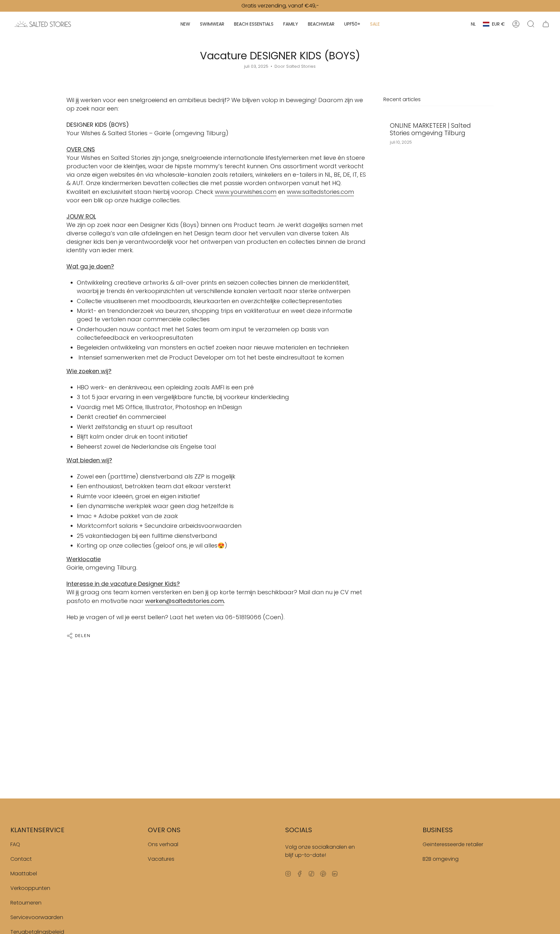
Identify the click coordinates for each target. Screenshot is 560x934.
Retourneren (25, 902)
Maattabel (23, 873)
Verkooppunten (30, 888)
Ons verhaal (163, 844)
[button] (185, 24)
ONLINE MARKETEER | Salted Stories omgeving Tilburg (430, 130)
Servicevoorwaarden (36, 917)
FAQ (15, 844)
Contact (21, 859)
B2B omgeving (441, 859)
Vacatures (161, 859)
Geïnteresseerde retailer (453, 844)
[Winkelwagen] (545, 24)
